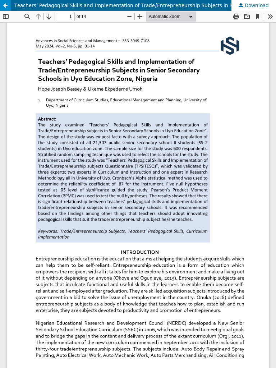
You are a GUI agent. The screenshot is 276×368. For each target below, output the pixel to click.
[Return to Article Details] (5, 5)
